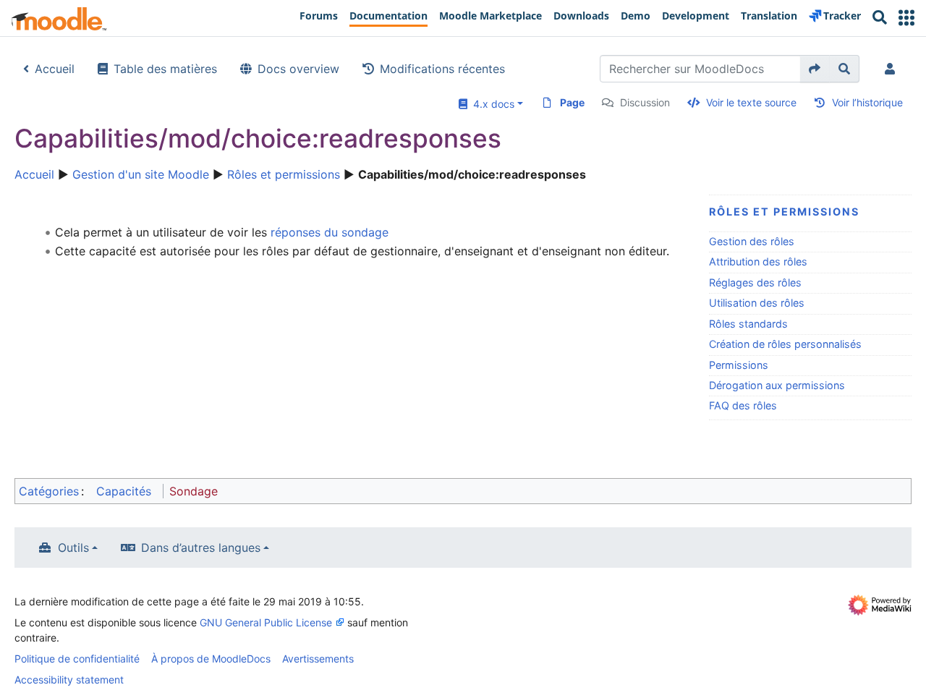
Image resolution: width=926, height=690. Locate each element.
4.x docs (490, 104)
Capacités (123, 491)
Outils (73, 547)
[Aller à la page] (815, 68)
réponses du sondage (329, 232)
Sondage (193, 491)
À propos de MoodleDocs (211, 658)
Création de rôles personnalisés (785, 344)
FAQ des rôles (743, 405)
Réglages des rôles (755, 282)
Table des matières (165, 68)
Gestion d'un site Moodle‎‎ (140, 174)
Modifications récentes (442, 68)
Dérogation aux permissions (777, 385)
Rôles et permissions (283, 174)
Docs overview (298, 68)
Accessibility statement (69, 679)
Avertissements (318, 658)
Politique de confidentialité (77, 658)
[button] (906, 18)
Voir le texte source (751, 102)
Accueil (55, 68)
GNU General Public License (266, 622)
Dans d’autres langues (200, 547)
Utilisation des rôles (756, 303)
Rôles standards (748, 324)
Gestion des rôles (751, 241)
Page (572, 102)
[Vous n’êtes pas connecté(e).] (893, 68)
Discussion (645, 102)
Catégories (49, 491)
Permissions (738, 365)
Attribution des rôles (758, 261)
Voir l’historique (867, 102)
